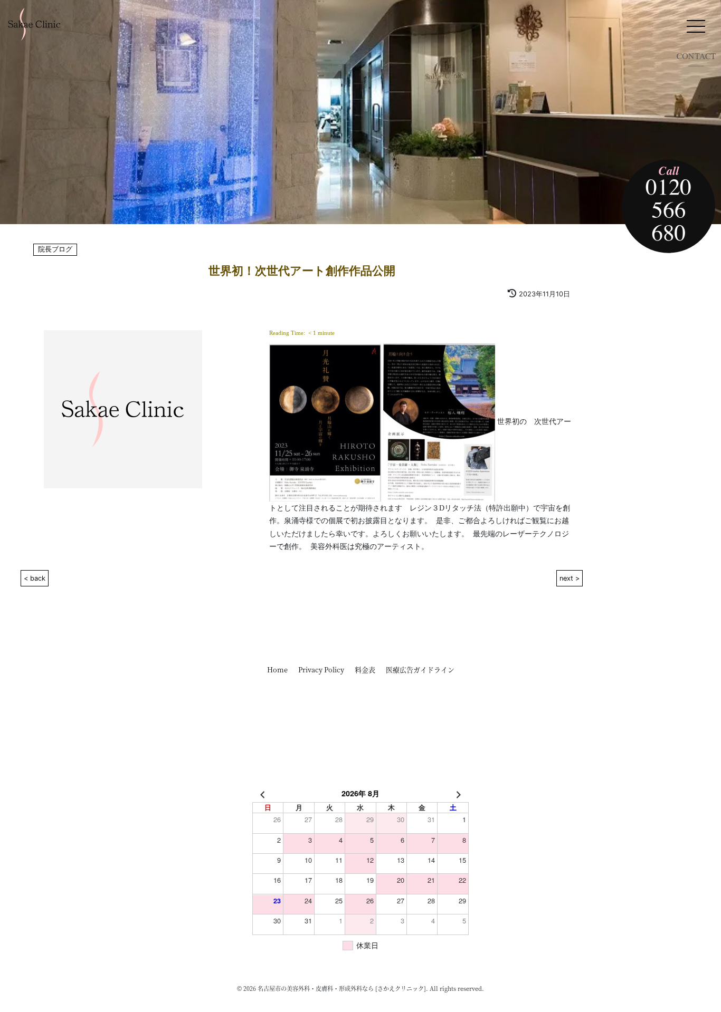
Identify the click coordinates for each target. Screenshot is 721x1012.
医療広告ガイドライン (420, 669)
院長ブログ (55, 249)
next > (569, 578)
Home (277, 669)
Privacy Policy (321, 669)
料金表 (365, 669)
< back (34, 578)
